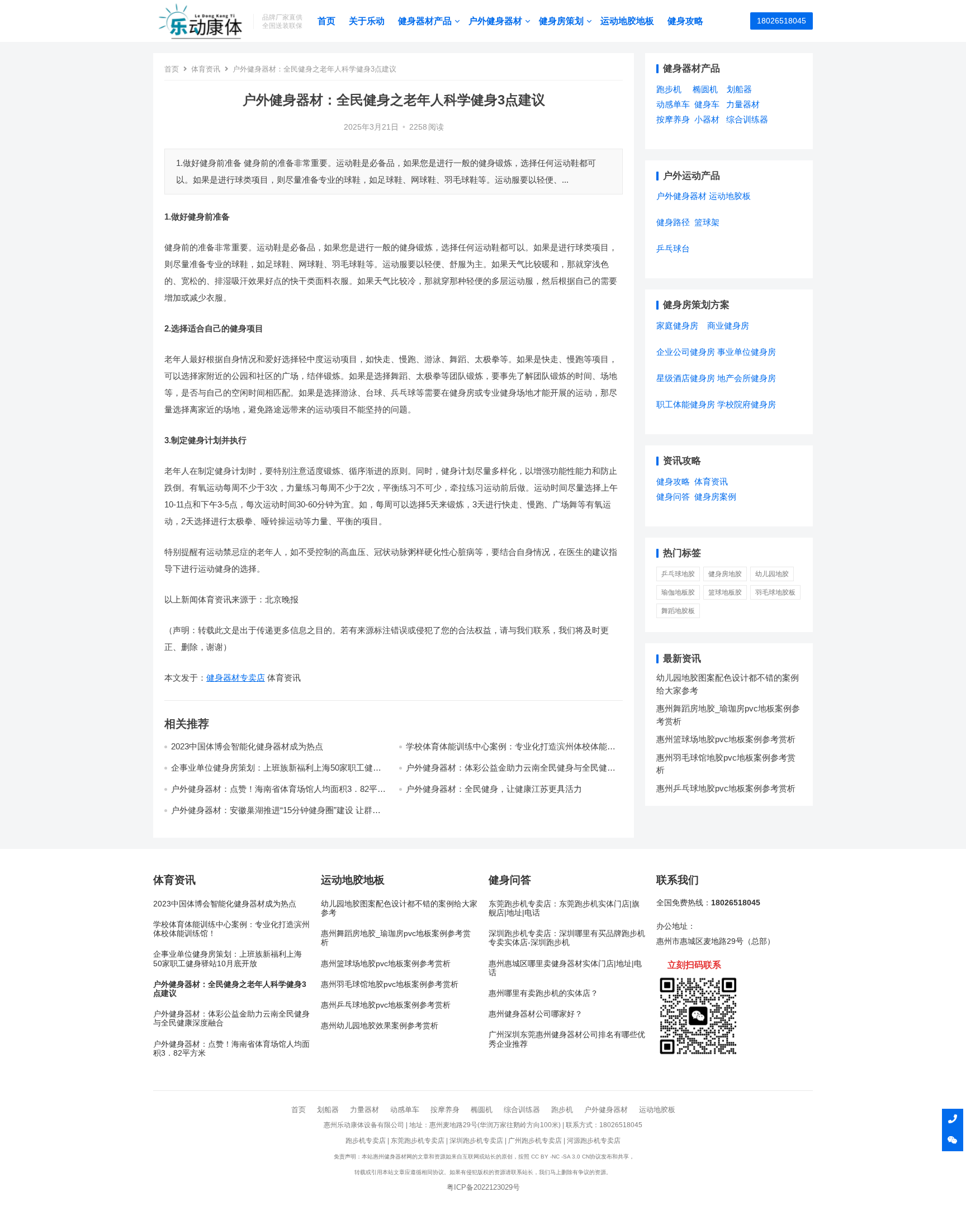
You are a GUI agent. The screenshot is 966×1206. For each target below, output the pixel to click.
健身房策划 (561, 21)
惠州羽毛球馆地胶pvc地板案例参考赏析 (389, 984)
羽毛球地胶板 (775, 592)
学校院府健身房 (746, 404)
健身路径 (673, 222)
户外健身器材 (495, 21)
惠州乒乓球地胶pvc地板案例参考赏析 (725, 788)
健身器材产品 (425, 21)
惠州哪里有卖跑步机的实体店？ (543, 993)
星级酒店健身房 (685, 378)
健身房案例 (715, 496)
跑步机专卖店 (365, 1141)
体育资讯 (205, 69)
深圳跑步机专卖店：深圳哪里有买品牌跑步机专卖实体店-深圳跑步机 (567, 938)
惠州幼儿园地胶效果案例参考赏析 (379, 1026)
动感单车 (673, 104)
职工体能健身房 (685, 404)
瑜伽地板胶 (678, 592)
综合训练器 (747, 119)
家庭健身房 (677, 325)
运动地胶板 (730, 196)
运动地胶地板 (627, 21)
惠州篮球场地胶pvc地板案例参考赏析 (725, 739)
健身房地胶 (725, 574)
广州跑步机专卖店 (535, 1141)
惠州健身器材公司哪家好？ (536, 1014)
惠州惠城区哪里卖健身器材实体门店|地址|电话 (565, 968)
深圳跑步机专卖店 (476, 1141)
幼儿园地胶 (772, 574)
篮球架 (706, 222)
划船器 (739, 89)
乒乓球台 (673, 248)
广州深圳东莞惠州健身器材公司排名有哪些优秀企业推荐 (567, 1039)
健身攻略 (685, 21)
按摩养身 (673, 119)
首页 (326, 21)
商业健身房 (728, 325)
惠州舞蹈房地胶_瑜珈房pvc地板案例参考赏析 (396, 938)
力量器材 (743, 104)
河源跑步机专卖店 (594, 1141)
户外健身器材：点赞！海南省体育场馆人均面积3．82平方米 (231, 1048)
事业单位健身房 (746, 352)
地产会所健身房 (746, 378)
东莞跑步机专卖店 (417, 1141)
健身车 (706, 104)
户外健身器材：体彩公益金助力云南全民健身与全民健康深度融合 (231, 1018)
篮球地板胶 (725, 592)
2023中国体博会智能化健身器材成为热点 (247, 746)
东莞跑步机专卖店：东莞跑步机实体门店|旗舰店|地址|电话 (564, 908)
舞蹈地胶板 (678, 611)
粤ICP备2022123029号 (483, 1187)
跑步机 (668, 89)
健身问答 (673, 496)
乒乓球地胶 (678, 574)
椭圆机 (705, 89)
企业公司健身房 (685, 352)
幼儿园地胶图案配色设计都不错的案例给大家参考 (399, 908)
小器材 (706, 119)
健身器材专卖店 (235, 677)
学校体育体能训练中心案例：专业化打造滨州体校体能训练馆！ (231, 929)
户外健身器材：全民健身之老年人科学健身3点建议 (229, 989)
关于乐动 (367, 21)
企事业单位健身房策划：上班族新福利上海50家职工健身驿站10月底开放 (227, 958)
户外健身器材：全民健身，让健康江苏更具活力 (494, 789)
